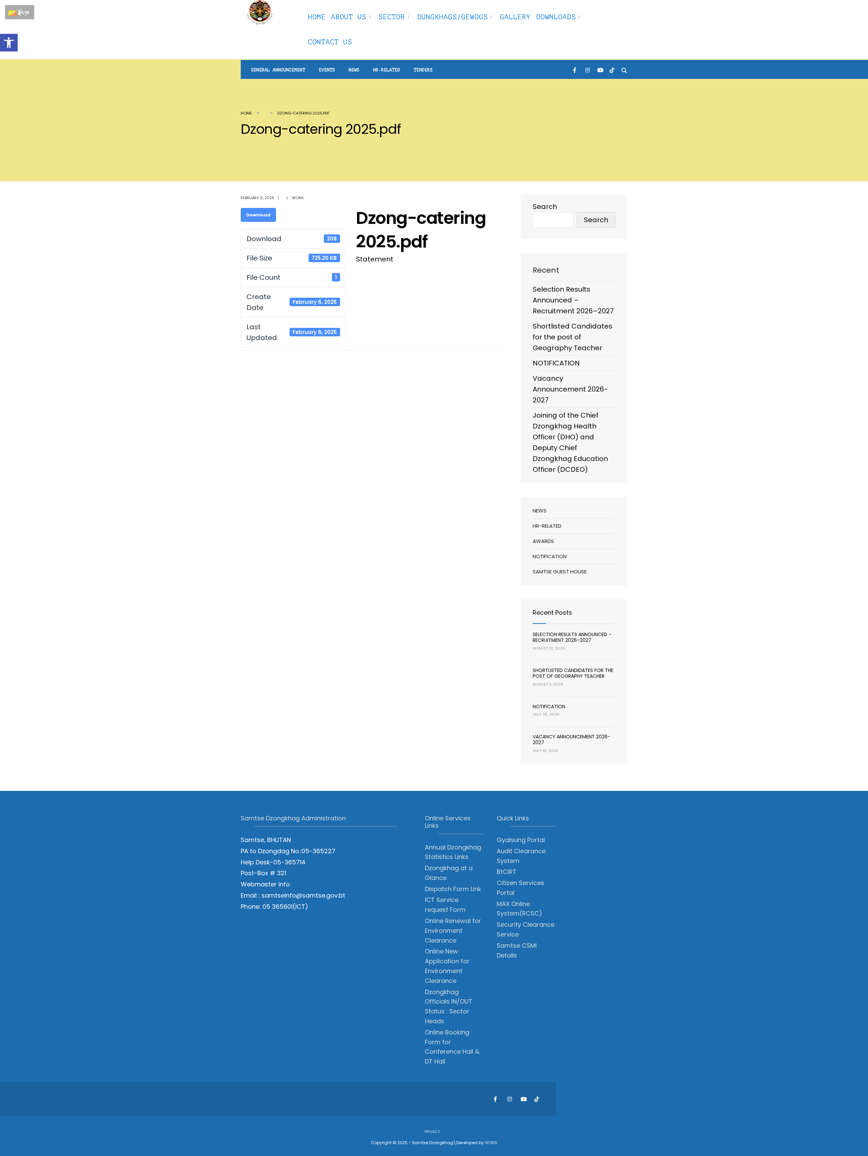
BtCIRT (506, 871)
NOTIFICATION (556, 363)
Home (317, 17)
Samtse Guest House (560, 571)
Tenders (423, 69)
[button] (9, 42)
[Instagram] (587, 70)
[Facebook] (575, 70)
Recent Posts (552, 612)
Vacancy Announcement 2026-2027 (570, 389)
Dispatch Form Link (453, 889)
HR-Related (386, 69)
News (354, 69)
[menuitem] (352, 15)
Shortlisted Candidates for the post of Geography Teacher (572, 337)
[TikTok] (612, 70)
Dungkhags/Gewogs (452, 17)
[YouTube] (600, 70)
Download (258, 215)
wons (298, 198)
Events (327, 69)
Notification (550, 556)
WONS (491, 1143)
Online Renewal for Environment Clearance (453, 931)
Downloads (556, 17)
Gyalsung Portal (521, 840)
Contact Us (330, 42)
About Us (348, 17)
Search (545, 206)
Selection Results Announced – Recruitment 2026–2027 (573, 300)
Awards (543, 541)
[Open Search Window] (624, 70)
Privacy (432, 1131)
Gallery (515, 17)
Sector (391, 17)
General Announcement (278, 69)
